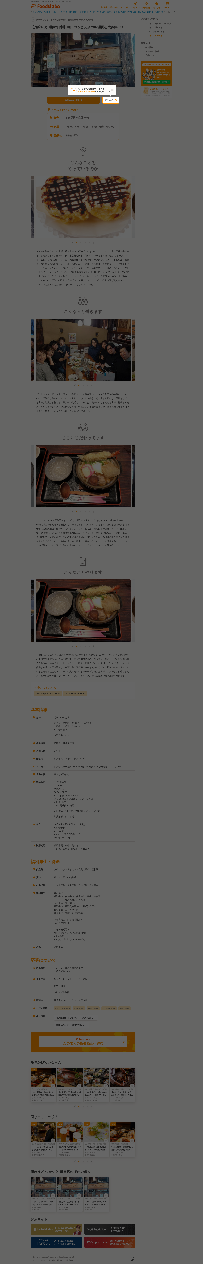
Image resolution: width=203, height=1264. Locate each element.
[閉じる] (112, 90)
